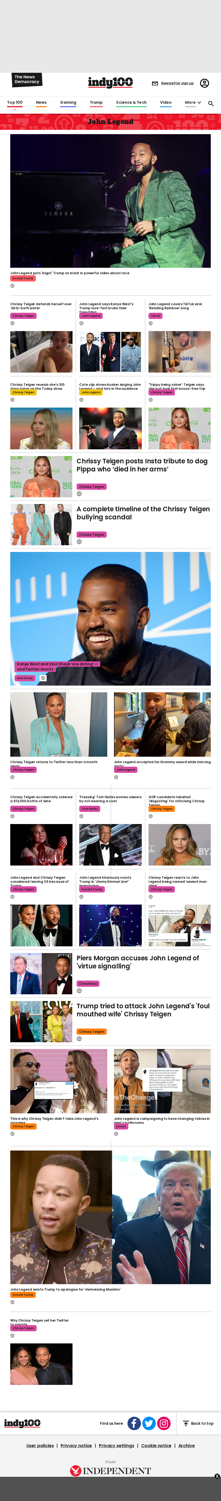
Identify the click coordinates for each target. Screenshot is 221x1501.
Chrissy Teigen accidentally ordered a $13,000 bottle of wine (41, 799)
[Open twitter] (149, 1423)
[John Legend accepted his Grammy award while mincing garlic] (162, 724)
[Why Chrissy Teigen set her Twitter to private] (41, 1364)
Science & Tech (131, 102)
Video (166, 102)
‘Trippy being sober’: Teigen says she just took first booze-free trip (177, 386)
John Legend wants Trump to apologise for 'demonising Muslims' (65, 1289)
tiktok (155, 316)
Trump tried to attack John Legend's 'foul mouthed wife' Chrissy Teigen (143, 1010)
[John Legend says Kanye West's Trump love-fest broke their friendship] (110, 352)
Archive (186, 1445)
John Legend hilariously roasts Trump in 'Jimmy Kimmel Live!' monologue (105, 881)
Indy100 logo (110, 83)
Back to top (202, 1423)
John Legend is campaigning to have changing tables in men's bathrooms (162, 1120)
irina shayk (25, 678)
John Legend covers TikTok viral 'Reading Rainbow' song (175, 306)
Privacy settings (116, 1445)
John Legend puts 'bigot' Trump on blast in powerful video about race (69, 273)
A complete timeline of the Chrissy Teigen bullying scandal (143, 513)
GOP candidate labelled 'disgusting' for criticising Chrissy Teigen (177, 801)
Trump (96, 102)
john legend (91, 316)
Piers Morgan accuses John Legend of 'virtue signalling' (138, 962)
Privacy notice (76, 1445)
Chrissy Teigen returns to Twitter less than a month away (54, 764)
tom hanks (90, 809)
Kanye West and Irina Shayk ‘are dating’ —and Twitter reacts (57, 666)
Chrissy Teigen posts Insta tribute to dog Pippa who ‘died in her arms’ (142, 465)
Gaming (68, 102)
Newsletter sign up (177, 83)
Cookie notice (156, 1445)
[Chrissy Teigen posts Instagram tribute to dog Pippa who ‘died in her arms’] (41, 476)
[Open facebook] (134, 1423)
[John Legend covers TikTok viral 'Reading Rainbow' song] (180, 352)
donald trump (23, 278)
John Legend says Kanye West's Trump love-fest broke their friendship (106, 308)
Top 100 (15, 102)
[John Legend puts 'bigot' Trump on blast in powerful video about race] (110, 200)
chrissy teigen (23, 316)
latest (121, 1126)
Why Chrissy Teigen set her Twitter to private (39, 1322)
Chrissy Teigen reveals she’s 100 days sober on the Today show (37, 386)
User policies (40, 1445)
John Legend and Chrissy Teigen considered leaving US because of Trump (39, 881)
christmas (88, 983)
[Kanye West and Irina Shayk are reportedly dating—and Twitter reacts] (110, 619)
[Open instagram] (164, 1423)
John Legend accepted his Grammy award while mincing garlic (162, 764)
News (41, 102)
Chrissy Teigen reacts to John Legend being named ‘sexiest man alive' (178, 881)
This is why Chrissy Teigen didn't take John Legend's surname (54, 1120)
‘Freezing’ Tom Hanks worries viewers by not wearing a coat (110, 799)
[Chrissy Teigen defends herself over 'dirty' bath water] (41, 352)
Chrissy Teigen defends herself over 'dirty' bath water (41, 306)
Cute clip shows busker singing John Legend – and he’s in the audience (110, 386)
